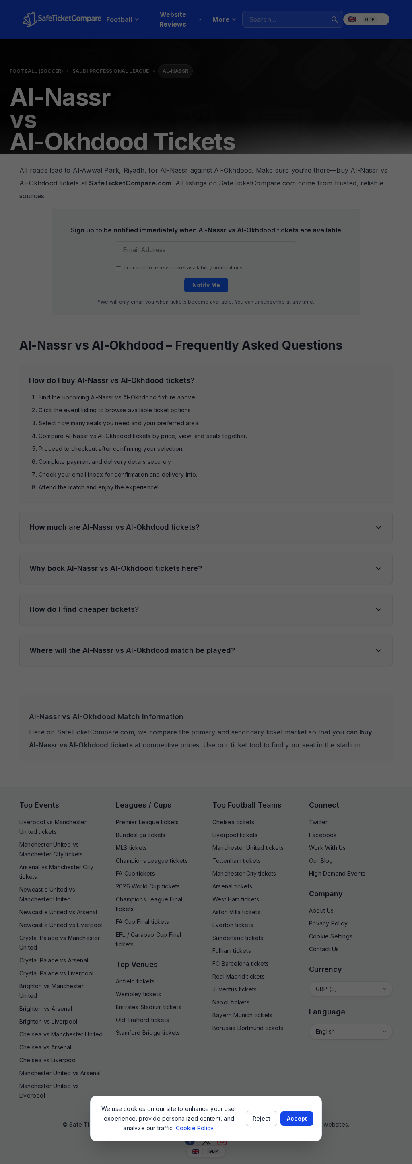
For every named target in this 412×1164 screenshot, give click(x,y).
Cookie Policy (195, 1128)
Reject (261, 1118)
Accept (297, 1118)
